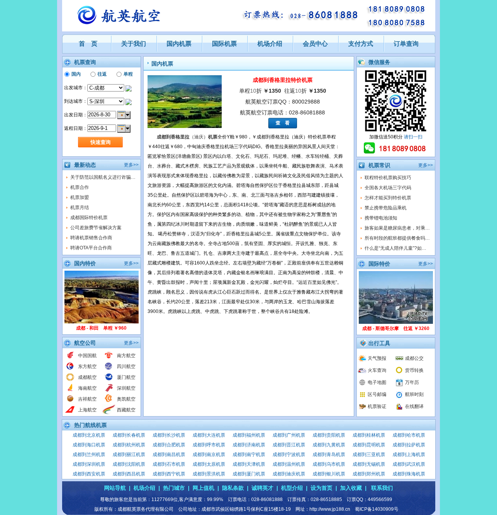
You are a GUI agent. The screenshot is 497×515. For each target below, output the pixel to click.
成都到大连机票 (209, 435)
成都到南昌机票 (169, 454)
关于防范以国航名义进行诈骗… (103, 177)
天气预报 (377, 358)
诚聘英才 (262, 488)
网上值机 (203, 488)
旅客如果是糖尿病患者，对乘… (397, 228)
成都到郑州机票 (369, 474)
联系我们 (382, 488)
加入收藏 (351, 488)
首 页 (88, 43)
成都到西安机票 (89, 474)
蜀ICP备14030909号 (376, 509)
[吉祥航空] (70, 401)
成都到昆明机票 (369, 445)
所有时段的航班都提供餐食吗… (397, 238)
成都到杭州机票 (129, 445)
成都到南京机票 (209, 454)
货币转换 (414, 370)
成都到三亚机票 (369, 454)
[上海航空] (70, 412)
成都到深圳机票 (89, 464)
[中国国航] (70, 358)
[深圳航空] (109, 391)
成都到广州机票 (289, 435)
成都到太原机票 (209, 464)
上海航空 (87, 410)
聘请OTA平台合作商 (91, 248)
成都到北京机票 (89, 435)
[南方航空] (109, 358)
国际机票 (224, 43)
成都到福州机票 (249, 435)
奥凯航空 (126, 399)
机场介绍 (269, 43)
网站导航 (115, 488)
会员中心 (315, 43)
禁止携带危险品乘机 (386, 208)
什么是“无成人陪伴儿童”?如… (395, 248)
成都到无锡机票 (369, 464)
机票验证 (377, 406)
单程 (128, 74)
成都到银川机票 (329, 474)
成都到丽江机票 (129, 454)
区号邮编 (377, 394)
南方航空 (126, 355)
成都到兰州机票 (89, 454)
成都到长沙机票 (169, 435)
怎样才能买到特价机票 (388, 197)
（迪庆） (187, 137)
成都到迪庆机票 (289, 474)
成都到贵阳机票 (329, 435)
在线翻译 (414, 406)
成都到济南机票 (249, 445)
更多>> (131, 165)
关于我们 (133, 43)
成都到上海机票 (409, 454)
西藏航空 (126, 410)
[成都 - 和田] (101, 322)
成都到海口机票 (89, 445)
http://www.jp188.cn (329, 509)
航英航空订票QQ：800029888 (282, 102)
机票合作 (79, 187)
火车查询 (377, 370)
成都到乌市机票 (329, 464)
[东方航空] (70, 369)
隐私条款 (233, 488)
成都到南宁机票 (249, 454)
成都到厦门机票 (249, 474)
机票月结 (79, 207)
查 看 (283, 123)
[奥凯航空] (109, 401)
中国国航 (87, 355)
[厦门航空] (109, 380)
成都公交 (414, 358)
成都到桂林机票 (369, 435)
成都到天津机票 (249, 464)
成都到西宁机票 (169, 474)
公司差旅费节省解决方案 (96, 227)
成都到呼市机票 (209, 445)
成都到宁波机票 (289, 454)
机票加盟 (79, 197)
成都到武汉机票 (409, 464)
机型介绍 (292, 488)
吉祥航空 (87, 399)
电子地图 (377, 382)
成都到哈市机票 (409, 435)
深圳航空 (126, 388)
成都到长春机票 (129, 435)
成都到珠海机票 (409, 474)
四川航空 (126, 366)
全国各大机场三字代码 (388, 187)
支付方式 (360, 43)
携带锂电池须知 (381, 218)
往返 (102, 74)
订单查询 (406, 43)
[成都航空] (70, 380)
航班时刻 (414, 394)
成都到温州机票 (289, 464)
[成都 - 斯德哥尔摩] (396, 322)
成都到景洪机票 (209, 474)
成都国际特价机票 (89, 217)
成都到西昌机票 (129, 474)
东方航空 (87, 366)
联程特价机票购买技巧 (388, 177)
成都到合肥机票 (169, 445)
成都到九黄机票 (329, 445)
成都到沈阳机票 (129, 464)
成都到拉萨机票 (409, 445)
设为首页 (321, 488)
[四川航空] (109, 369)
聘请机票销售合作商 (91, 237)
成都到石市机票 (169, 464)
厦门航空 (126, 377)
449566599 (380, 499)
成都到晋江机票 (289, 445)
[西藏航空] (109, 412)
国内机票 (179, 43)
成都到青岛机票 (329, 454)
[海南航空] (70, 391)
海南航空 (87, 388)
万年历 (412, 382)
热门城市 (174, 488)
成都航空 (87, 377)
